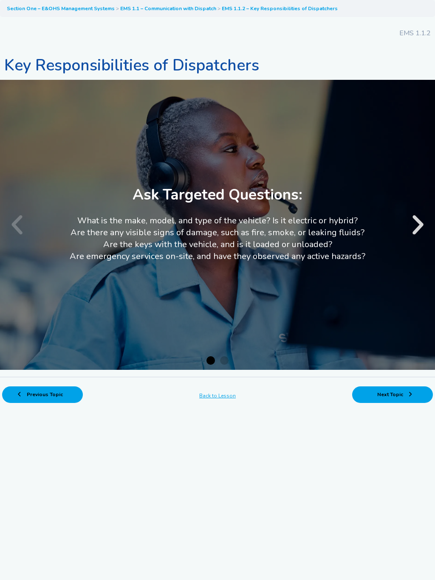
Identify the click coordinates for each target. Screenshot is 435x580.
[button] (17, 225)
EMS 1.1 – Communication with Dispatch (169, 8)
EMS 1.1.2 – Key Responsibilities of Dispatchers (280, 8)
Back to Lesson (217, 395)
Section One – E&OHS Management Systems (61, 8)
